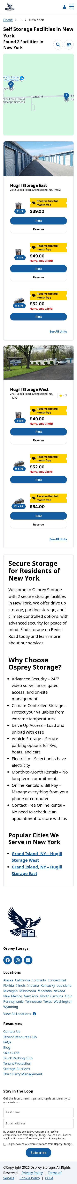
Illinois (21, 985)
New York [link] (36, 20)
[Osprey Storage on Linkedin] (28, 960)
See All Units (58, 331)
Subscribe (38, 1152)
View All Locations (19, 1014)
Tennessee (33, 1001)
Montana (45, 991)
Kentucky (48, 985)
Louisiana (64, 985)
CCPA (49, 1178)
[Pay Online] (64, 7)
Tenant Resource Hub (20, 1037)
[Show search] (58, 45)
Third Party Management (22, 1074)
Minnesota (27, 991)
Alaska (8, 980)
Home (8, 20)
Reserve (38, 229)
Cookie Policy (30, 1178)
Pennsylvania (13, 1001)
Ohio (68, 996)
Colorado (39, 980)
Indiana (33, 985)
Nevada (59, 991)
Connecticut (57, 980)
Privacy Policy (56, 1138)
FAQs (7, 1042)
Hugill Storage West (29, 389)
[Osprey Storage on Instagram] (18, 960)
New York (31, 996)
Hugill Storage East (28, 185)
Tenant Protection (17, 1063)
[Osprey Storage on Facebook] (7, 960)
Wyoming (10, 1007)
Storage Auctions (16, 1069)
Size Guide (11, 1053)
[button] (38, 94)
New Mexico (12, 996)
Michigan (10, 991)
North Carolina (51, 996)
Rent (39, 220)
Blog (6, 1047)
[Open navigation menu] (71, 6)
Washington (63, 1001)
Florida (8, 985)
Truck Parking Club (18, 1058)
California (22, 980)
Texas (47, 1001)
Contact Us (11, 1031)
